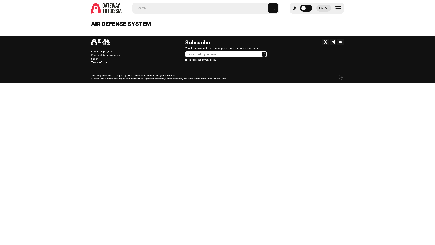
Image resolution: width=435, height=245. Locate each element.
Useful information (319, 16)
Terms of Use (99, 62)
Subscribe (197, 42)
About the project (101, 51)
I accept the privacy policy (202, 60)
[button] (265, 6)
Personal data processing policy (106, 57)
